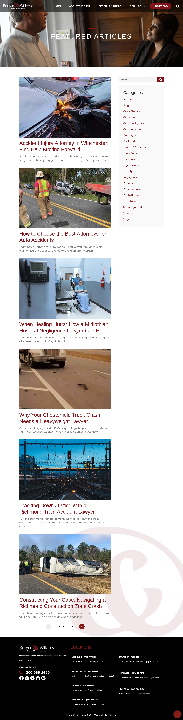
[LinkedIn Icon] (27, 678)
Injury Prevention (133, 153)
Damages (129, 135)
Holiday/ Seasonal (134, 147)
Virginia (128, 219)
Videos (127, 213)
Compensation (132, 129)
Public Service (131, 195)
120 (74, 626)
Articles (128, 99)
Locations (161, 6)
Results (135, 6)
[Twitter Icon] (32, 678)
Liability (127, 171)
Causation (129, 117)
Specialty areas (110, 6)
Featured (129, 141)
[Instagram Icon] (43, 678)
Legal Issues (131, 165)
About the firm (79, 6)
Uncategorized (132, 207)
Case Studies (131, 111)
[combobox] (138, 79)
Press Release (132, 189)
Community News (134, 123)
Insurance (129, 159)
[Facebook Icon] (21, 678)
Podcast (128, 183)
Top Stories (130, 201)
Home (58, 6)
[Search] (160, 79)
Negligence (130, 177)
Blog (126, 105)
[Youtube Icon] (38, 678)
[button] (178, 6)
